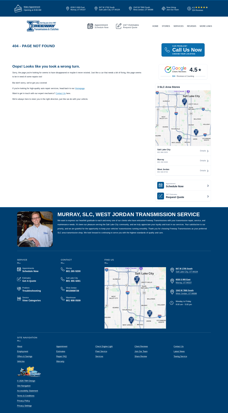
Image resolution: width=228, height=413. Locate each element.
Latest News (179, 351)
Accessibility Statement (27, 391)
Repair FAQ (61, 356)
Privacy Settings (24, 405)
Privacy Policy (23, 400)
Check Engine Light (104, 346)
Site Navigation (24, 386)
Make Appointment (32, 7)
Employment (22, 351)
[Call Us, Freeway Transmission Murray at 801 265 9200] (80, 270)
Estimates (60, 351)
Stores (166, 26)
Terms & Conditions (25, 396)
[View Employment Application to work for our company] (170, 8)
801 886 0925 (162, 152)
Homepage (80, 88)
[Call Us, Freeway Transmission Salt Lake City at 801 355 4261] (80, 279)
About (19, 346)
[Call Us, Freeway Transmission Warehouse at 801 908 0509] (80, 299)
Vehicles (21, 361)
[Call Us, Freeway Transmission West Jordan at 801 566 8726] (80, 289)
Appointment (61, 346)
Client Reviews (141, 346)
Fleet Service (101, 351)
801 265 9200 (162, 162)
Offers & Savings (24, 356)
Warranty (60, 361)
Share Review (141, 356)
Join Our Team (141, 351)
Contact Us (61, 93)
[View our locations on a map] (135, 298)
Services (178, 26)
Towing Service (180, 356)
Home (155, 26)
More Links (206, 26)
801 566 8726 (162, 172)
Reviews (191, 26)
